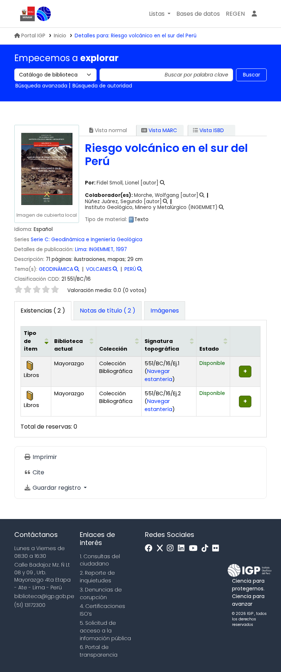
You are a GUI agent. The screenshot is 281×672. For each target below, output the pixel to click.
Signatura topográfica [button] (162, 345)
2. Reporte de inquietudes (97, 576)
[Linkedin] (183, 548)
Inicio (60, 35)
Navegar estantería (158, 375)
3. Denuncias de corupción (101, 593)
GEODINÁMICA (56, 269)
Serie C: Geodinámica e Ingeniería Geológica (86, 239)
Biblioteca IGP (44, 14)
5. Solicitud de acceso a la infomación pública (105, 630)
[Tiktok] (207, 548)
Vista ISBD (211, 130)
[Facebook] (150, 548)
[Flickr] (217, 548)
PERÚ (130, 269)
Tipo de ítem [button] (30, 340)
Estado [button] (209, 348)
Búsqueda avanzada (41, 85)
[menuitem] (235, 14)
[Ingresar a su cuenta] (254, 14)
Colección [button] (113, 348)
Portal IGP (33, 35)
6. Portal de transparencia (98, 650)
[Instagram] (172, 548)
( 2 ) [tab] (42, 310)
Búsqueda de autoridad (102, 85)
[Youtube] (195, 548)
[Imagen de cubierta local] (46, 168)
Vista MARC (162, 130)
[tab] (108, 310)
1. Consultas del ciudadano (100, 560)
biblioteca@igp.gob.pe (44, 596)
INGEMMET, (102, 249)
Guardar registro (56, 488)
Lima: (82, 249)
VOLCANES (99, 269)
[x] (161, 548)
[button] (159, 14)
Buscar (251, 74)
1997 (121, 249)
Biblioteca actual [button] (68, 345)
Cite (37, 472)
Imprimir (44, 457)
